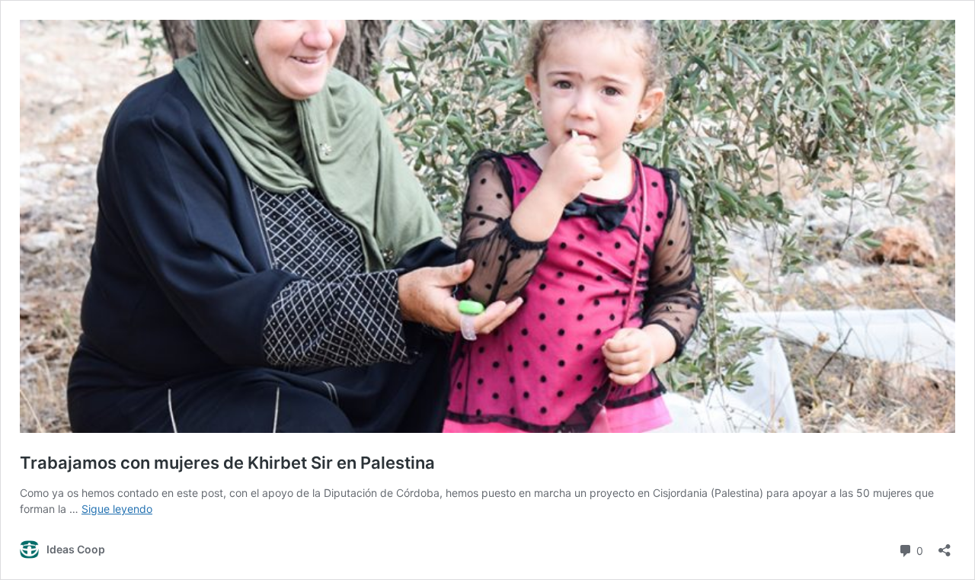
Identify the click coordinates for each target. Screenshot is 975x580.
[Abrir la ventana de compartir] (944, 545)
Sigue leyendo (117, 508)
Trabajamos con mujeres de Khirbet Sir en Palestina (227, 463)
